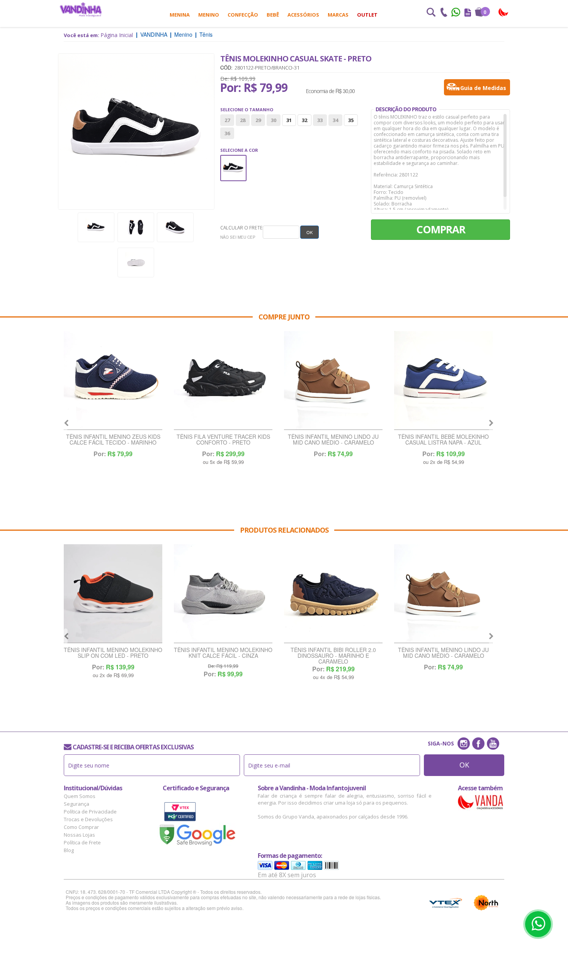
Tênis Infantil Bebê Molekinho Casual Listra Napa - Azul (443, 440)
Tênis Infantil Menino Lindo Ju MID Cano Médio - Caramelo (333, 440)
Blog (69, 850)
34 (335, 120)
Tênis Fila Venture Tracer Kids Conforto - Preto (223, 440)
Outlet (367, 14)
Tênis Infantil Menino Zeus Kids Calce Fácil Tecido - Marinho (113, 440)
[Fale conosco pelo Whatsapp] (456, 13)
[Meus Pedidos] (468, 13)
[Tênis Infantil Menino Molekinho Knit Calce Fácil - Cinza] (223, 593)
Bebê (273, 14)
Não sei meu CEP (237, 237)
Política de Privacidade (90, 811)
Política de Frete (82, 842)
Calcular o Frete (241, 227)
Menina (180, 14)
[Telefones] (443, 13)
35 (351, 120)
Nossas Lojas (79, 834)
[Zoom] (96, 227)
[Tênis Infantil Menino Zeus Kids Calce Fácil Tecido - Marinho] (113, 380)
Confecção (243, 14)
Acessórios (303, 14)
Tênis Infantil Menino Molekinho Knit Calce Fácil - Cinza (223, 653)
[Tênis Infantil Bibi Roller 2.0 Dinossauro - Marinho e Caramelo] (333, 593)
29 (258, 120)
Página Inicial (116, 35)
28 (242, 120)
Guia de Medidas (483, 88)
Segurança (76, 803)
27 (227, 120)
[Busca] (430, 13)
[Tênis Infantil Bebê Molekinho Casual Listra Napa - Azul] (443, 380)
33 (320, 120)
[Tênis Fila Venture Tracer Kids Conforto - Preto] (223, 380)
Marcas (338, 14)
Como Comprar (81, 827)
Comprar (440, 229)
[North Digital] (486, 902)
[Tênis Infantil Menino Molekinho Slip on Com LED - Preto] (113, 593)
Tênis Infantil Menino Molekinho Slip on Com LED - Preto (113, 653)
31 (289, 120)
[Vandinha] (81, 9)
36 (227, 133)
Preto (233, 160)
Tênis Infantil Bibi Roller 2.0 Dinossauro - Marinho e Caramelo (333, 655)
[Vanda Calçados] (503, 12)
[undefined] (136, 131)
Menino (208, 14)
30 (273, 120)
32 (304, 120)
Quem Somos (79, 796)
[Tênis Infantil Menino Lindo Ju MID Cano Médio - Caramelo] (333, 380)
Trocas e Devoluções (88, 819)
